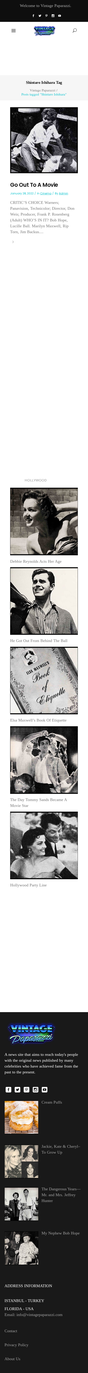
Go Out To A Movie (34, 185)
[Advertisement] (44, 57)
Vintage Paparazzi (42, 90)
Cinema (45, 193)
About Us (12, 1359)
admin (63, 193)
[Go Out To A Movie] (44, 140)
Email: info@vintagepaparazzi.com (34, 1314)
